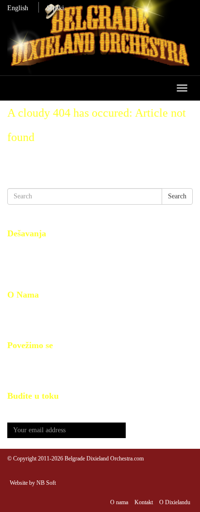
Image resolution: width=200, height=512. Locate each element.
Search (177, 196)
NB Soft (46, 482)
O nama (119, 502)
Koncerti (19, 270)
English (17, 8)
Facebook (20, 360)
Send (159, 430)
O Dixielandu (174, 502)
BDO (14, 310)
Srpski (55, 8)
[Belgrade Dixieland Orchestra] (100, 37)
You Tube (20, 371)
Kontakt (18, 320)
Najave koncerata (30, 248)
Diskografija (24, 259)
